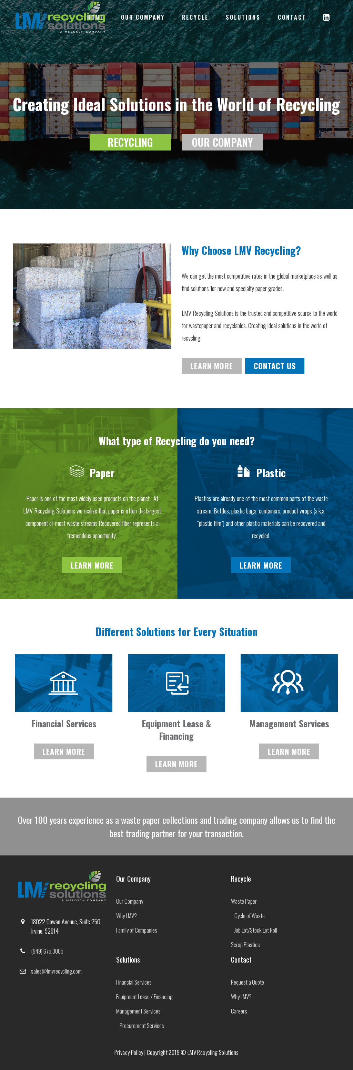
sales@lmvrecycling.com (56, 971)
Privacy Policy (128, 1052)
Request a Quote (247, 982)
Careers (239, 1011)
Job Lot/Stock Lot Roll (255, 930)
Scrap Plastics (245, 944)
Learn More (211, 365)
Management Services (138, 1011)
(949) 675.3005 (47, 951)
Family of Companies (136, 930)
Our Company (129, 901)
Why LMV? (126, 915)
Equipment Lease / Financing (144, 996)
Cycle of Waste (249, 915)
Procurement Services (142, 1025)
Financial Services (134, 982)
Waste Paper (244, 901)
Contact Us (275, 365)
